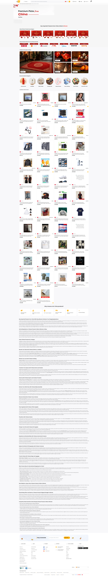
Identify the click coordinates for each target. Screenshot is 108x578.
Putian (70, 184)
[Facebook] (76, 574)
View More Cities (68, 558)
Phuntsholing (68, 548)
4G (35, 233)
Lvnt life (87, 266)
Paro (67, 551)
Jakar (67, 552)
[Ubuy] (18, 1)
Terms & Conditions (47, 574)
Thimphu (67, 546)
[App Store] (80, 548)
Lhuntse (67, 557)
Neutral (70, 119)
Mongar (67, 555)
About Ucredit (33, 555)
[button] (75, 1)
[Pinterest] (82, 574)
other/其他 (34, 102)
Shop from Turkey (59, 572)
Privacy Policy (53, 574)
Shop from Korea (47, 572)
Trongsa (67, 554)
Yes (35, 217)
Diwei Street (51, 282)
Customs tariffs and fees (24, 555)
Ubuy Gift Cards (33, 558)
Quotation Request (22, 549)
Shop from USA (22, 572)
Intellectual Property (23, 551)
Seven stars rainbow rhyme (34, 168)
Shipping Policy (22, 557)
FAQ (31, 554)
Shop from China (53, 572)
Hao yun (87, 135)
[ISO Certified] (28, 568)
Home (20, 3)
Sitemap (21, 552)
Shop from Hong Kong (40, 572)
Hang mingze (69, 135)
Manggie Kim (51, 266)
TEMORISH (52, 102)
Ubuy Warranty (22, 561)
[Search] (69, 1)
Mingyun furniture (51, 135)
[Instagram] (77, 574)
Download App (33, 546)
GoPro (52, 119)
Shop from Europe (65, 572)
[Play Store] (85, 548)
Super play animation (51, 217)
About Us (21, 546)
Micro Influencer (22, 558)
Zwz (52, 233)
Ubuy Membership (22, 560)
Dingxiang (34, 299)
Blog (32, 552)
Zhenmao (69, 266)
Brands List (33, 548)
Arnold (87, 184)
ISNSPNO (70, 168)
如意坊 (52, 168)
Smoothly (87, 282)
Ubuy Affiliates (33, 557)
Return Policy (33, 551)
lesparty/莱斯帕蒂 (86, 102)
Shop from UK (27, 572)
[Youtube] (79, 574)
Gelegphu (67, 549)
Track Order (21, 554)
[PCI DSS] (22, 568)
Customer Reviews (34, 549)
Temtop (35, 282)
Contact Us (21, 548)
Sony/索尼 (87, 168)
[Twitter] (80, 574)
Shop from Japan (33, 572)
